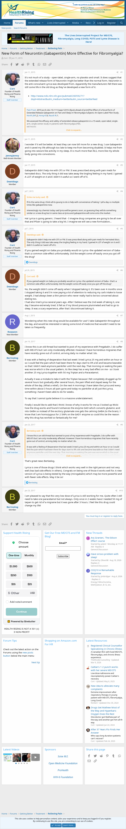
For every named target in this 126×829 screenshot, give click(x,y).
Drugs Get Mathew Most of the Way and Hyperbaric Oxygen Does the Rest (105, 710)
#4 (121, 191)
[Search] (121, 23)
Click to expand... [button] (74, 130)
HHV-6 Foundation (63, 777)
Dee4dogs (12, 181)
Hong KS (43, 115)
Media (75, 22)
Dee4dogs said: (34, 234)
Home (7, 22)
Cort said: (31, 276)
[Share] (117, 72)
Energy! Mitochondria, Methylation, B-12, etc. (101, 583)
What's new (34, 22)
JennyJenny (12, 155)
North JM (31, 115)
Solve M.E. (63, 756)
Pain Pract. (31, 110)
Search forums (20, 28)
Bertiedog (12, 357)
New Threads (94, 533)
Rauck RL (53, 115)
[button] (43, 23)
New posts (6, 28)
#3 (121, 165)
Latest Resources (96, 640)
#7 (121, 315)
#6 (121, 270)
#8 (121, 341)
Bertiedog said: (33, 430)
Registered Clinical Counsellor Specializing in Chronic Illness (106, 647)
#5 (121, 228)
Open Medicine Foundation (63, 763)
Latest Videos (11, 749)
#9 (121, 424)
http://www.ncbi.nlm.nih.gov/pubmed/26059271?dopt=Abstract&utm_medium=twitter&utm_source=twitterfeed (64, 97)
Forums (19, 22)
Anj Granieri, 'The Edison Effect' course (104, 539)
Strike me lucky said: (36, 197)
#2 (121, 139)
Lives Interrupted (56, 22)
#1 (121, 72)
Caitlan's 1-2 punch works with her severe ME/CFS (104, 668)
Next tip (36, 662)
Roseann (12, 331)
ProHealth (63, 770)
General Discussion (99, 549)
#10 (121, 490)
